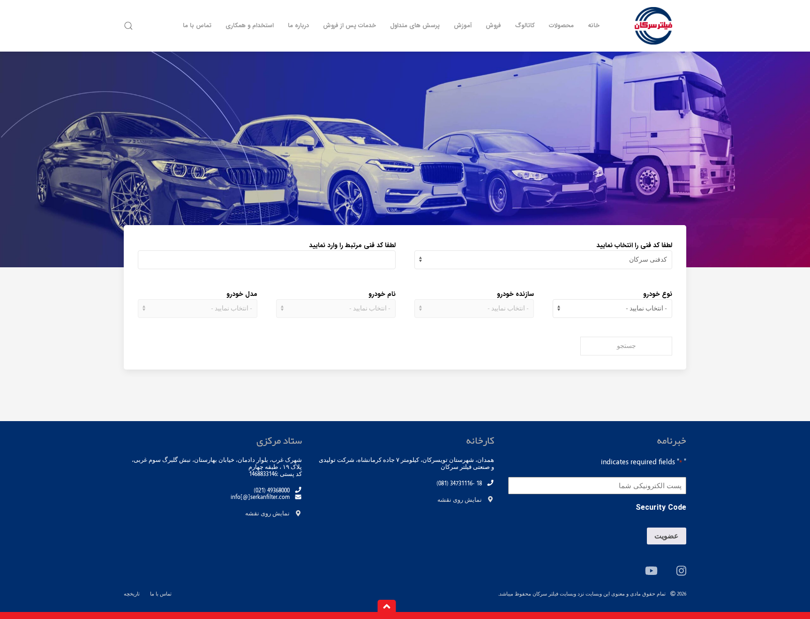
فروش (493, 25)
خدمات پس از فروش (349, 25)
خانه (594, 25)
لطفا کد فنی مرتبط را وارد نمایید (352, 245)
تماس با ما (197, 25)
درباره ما (298, 25)
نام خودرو (382, 294)
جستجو (626, 346)
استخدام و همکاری (249, 25)
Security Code (661, 507)
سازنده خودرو (515, 294)
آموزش (463, 25)
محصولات (561, 25)
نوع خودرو (657, 294)
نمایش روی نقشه (459, 500)
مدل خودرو (241, 294)
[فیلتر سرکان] (653, 26)
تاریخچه (132, 594)
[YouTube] (651, 570)
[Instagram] (681, 570)
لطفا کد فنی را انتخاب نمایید (634, 245)
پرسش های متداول (415, 25)
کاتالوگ (525, 25)
